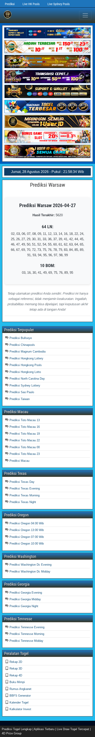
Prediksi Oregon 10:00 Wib (27, 543)
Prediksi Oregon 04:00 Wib (27, 523)
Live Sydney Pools (59, 4)
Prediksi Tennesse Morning (27, 634)
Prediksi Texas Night (23, 502)
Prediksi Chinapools (22, 345)
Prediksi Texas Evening (25, 488)
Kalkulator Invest (20, 709)
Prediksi (10, 4)
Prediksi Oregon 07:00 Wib (27, 537)
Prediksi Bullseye (21, 338)
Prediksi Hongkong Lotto (25, 372)
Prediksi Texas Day (22, 481)
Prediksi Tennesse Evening (27, 627)
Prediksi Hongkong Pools (26, 365)
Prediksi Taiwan (20, 399)
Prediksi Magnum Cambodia (28, 351)
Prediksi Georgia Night (24, 606)
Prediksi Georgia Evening (26, 592)
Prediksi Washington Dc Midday (30, 571)
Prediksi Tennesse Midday (26, 640)
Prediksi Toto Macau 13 (25, 420)
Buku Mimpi (17, 682)
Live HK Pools (31, 4)
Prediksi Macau (19, 460)
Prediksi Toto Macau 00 (25, 447)
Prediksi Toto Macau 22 (25, 440)
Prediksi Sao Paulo (22, 392)
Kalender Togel (19, 702)
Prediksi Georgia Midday (25, 599)
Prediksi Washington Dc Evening (30, 564)
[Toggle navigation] (85, 15)
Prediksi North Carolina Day (27, 378)
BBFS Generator (20, 695)
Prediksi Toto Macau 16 (25, 426)
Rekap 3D (16, 668)
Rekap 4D (16, 675)
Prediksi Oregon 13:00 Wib (27, 530)
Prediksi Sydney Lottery (25, 385)
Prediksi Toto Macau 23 (25, 454)
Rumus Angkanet (20, 689)
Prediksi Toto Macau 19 (25, 433)
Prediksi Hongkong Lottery (26, 358)
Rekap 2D (16, 662)
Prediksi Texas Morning (25, 495)
